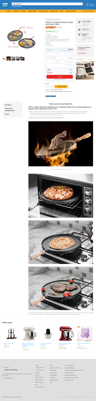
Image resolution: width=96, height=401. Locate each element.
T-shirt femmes (53, 375)
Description (8, 105)
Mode (51, 365)
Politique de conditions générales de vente (74, 370)
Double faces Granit (58, 91)
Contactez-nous (39, 370)
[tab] (11, 105)
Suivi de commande (69, 380)
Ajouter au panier (62, 86)
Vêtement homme (53, 11)
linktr (89, 397)
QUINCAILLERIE (53, 380)
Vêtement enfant (32, 11)
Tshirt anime (52, 377)
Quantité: (47, 83)
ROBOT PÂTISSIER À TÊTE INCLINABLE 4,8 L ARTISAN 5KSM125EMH (28, 345)
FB (60, 397)
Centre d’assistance (69, 372)
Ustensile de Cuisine (58, 89)
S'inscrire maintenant (89, 59)
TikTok (84, 397)
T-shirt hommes (53, 372)
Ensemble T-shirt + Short (55, 367)
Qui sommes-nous (40, 367)
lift (92, 397)
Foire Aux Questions (69, 365)
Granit (64, 91)
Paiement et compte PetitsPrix (72, 377)
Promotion (16, 11)
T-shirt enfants (53, 370)
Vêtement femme (43, 11)
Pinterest (74, 397)
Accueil (36, 365)
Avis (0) (7, 114)
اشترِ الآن (60, 76)
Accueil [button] (8, 11)
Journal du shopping (70, 11)
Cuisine (52, 89)
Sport (61, 11)
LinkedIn (79, 397)
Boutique (23, 11)
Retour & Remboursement (70, 375)
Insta (64, 397)
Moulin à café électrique (9, 343)
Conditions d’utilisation (70, 367)
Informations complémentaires (10, 109)
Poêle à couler (69, 91)
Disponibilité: (48, 31)
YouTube (68, 397)
